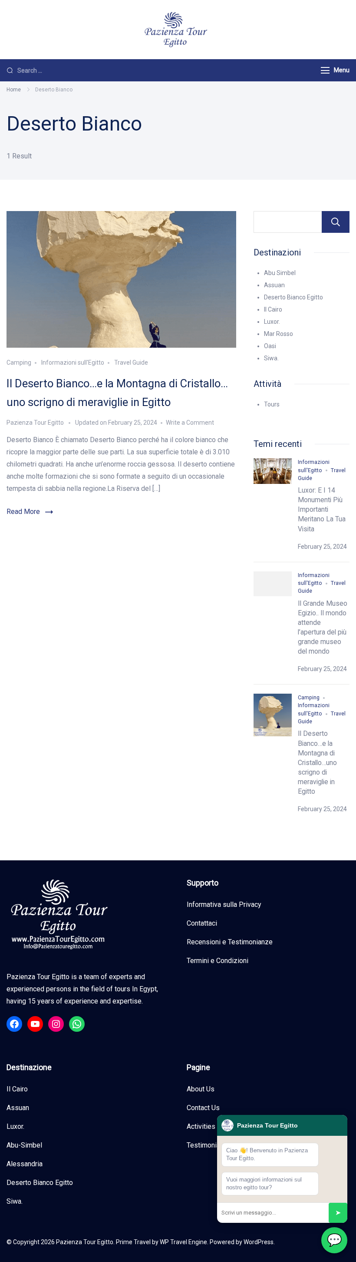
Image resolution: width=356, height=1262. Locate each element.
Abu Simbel (280, 272)
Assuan (274, 285)
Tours (272, 404)
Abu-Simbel (24, 1145)
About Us (200, 1089)
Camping (19, 362)
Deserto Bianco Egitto (293, 297)
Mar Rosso (278, 333)
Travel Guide (131, 362)
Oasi (270, 345)
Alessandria (25, 1164)
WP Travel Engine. (184, 1242)
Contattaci (202, 923)
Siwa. (271, 358)
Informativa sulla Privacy (224, 904)
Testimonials (206, 1145)
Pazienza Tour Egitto (84, 1242)
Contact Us (203, 1108)
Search (335, 222)
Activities (201, 1126)
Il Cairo (273, 309)
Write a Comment (190, 422)
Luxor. (272, 321)
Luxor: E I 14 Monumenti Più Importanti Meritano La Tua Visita (322, 509)
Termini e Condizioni (217, 961)
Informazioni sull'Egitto (72, 362)
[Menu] (325, 70)
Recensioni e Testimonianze (230, 942)
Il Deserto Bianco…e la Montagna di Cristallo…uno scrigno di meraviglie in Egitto (317, 762)
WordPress (259, 1242)
